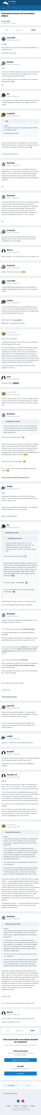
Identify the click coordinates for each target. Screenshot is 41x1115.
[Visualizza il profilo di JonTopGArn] (4, 334)
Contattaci (24, 1106)
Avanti (33, 30)
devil (9, 377)
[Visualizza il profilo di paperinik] (4, 707)
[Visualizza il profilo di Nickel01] (4, 63)
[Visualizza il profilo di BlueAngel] (4, 164)
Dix (8, 94)
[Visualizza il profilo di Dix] (4, 95)
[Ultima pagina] (38, 30)
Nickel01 (10, 62)
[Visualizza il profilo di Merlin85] (4, 753)
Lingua (8, 1106)
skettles (10, 300)
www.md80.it (18, 320)
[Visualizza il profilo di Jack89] (4, 488)
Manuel (10, 250)
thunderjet (11, 230)
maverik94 (6, 21)
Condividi (11, 1085)
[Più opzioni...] (37, 39)
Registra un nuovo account (20, 1060)
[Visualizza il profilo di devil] (4, 378)
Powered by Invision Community (20, 1110)
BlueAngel (11, 163)
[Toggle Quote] (4, 121)
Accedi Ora (20, 1073)
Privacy (16, 1106)
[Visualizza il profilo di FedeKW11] (4, 115)
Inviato (13, 40)
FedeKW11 (11, 114)
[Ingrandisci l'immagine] (13, 81)
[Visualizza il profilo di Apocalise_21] (4, 776)
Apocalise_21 (12, 775)
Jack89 (9, 486)
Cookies (32, 1106)
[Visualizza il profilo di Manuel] (4, 251)
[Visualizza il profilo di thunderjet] (4, 232)
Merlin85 (10, 752)
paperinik (10, 706)
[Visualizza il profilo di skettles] (4, 302)
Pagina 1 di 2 (20, 30)
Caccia (13, 23)
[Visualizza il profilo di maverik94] (4, 39)
